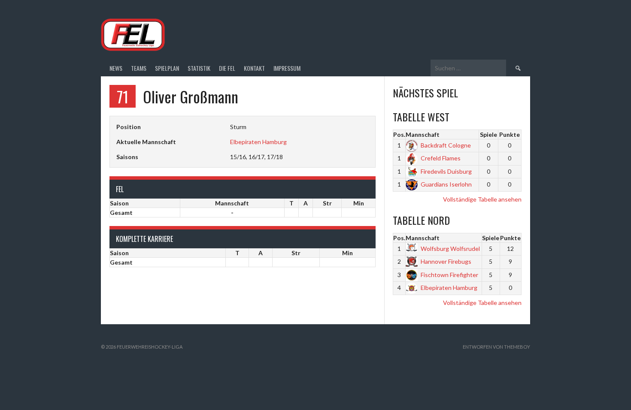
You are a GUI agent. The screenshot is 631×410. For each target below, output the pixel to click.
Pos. (399, 134)
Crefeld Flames (441, 158)
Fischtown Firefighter (449, 274)
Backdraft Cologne (446, 145)
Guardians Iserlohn (446, 184)
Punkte (509, 134)
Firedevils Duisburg (446, 171)
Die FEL (227, 67)
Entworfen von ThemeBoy (496, 347)
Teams (138, 67)
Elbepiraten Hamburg (258, 141)
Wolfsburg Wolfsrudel (450, 248)
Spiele (488, 134)
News (115, 67)
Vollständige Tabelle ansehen (482, 199)
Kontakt (254, 67)
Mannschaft (423, 134)
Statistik (199, 67)
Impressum (286, 67)
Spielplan (167, 67)
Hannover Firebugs (446, 261)
